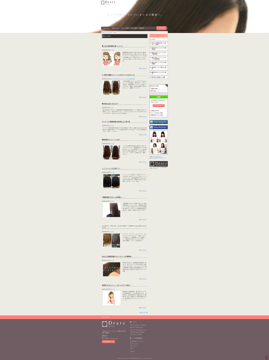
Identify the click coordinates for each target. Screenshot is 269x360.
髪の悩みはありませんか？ (110, 103)
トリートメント (135, 343)
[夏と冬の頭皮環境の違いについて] (111, 65)
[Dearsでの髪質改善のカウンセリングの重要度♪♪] (111, 275)
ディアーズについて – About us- (139, 325)
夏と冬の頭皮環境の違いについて (112, 46)
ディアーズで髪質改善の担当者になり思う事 (116, 121)
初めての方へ (106, 28)
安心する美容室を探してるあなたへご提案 (159, 43)
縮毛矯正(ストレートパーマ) (138, 341)
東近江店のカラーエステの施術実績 (159, 48)
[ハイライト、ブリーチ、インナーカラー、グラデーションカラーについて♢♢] (111, 246)
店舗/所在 (141, 28)
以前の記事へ (142, 312)
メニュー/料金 (125, 28)
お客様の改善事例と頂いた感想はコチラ (158, 157)
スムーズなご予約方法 (137, 334)
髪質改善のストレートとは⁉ (110, 139)
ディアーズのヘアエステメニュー (139, 329)
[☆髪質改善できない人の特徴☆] (111, 216)
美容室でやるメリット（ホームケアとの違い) (116, 285)
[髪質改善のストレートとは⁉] (111, 158)
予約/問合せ (162, 28)
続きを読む (144, 68)
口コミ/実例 (134, 28)
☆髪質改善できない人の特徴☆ (112, 197)
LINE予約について (159, 105)
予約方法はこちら (109, 341)
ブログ (112, 50)
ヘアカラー (134, 345)
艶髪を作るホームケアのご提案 (159, 73)
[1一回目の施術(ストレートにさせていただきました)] (111, 93)
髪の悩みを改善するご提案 (158, 77)
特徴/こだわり (115, 28)
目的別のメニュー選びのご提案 (159, 68)
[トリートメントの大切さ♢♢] (111, 187)
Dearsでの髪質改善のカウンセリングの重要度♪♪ (117, 256)
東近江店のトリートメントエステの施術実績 (159, 58)
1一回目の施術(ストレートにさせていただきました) (118, 75)
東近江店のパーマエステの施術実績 (159, 63)
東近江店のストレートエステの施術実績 (124, 78)
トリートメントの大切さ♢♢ (111, 168)
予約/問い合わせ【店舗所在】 (138, 332)
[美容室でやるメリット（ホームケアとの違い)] (111, 304)
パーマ (133, 348)
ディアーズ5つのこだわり (137, 327)
